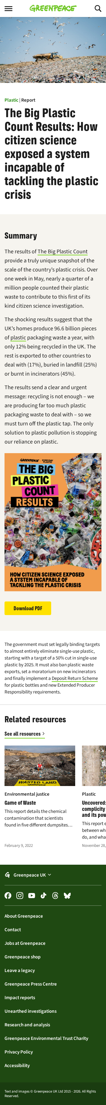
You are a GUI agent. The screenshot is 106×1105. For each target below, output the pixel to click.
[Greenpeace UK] (53, 8)
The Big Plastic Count (63, 251)
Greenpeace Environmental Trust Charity (46, 1038)
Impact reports (20, 997)
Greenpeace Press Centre (31, 984)
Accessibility (17, 1065)
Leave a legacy (20, 970)
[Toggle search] (93, 8)
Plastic (11, 100)
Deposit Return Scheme (75, 678)
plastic (18, 337)
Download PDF (28, 608)
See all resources (23, 733)
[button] (53, 875)
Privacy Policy (19, 1052)
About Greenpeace (24, 916)
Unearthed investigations (31, 1011)
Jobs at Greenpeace (25, 943)
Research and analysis (27, 1025)
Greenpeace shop (23, 957)
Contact (13, 929)
